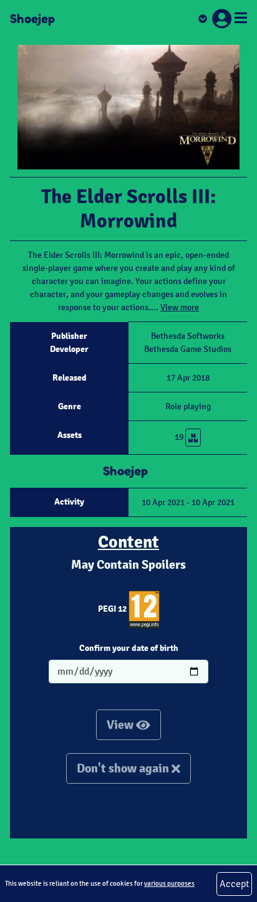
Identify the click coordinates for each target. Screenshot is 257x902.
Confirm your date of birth (128, 647)
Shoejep (32, 18)
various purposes (169, 883)
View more (179, 307)
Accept (234, 884)
